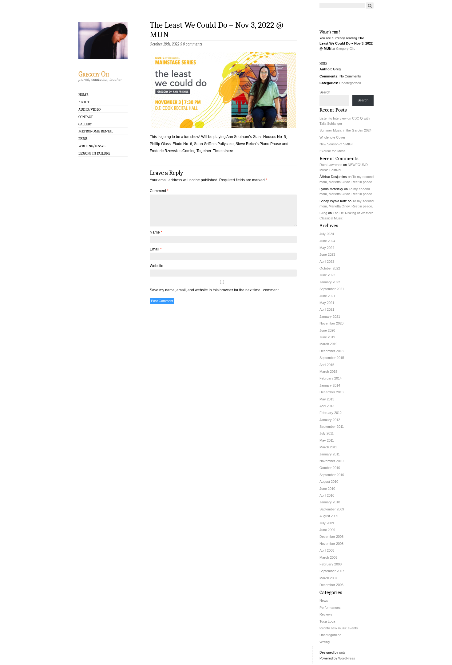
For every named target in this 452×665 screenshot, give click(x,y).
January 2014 (329, 385)
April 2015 (326, 365)
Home (83, 94)
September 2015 (331, 358)
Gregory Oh (93, 74)
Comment (159, 191)
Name (156, 232)
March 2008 (328, 557)
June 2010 (327, 488)
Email (156, 249)
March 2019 (328, 344)
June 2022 (327, 275)
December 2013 (331, 392)
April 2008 (326, 550)
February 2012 (330, 413)
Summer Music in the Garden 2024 (345, 130)
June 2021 (327, 296)
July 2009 (326, 523)
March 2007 (328, 578)
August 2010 (328, 481)
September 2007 (331, 571)
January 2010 (329, 502)
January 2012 (329, 420)
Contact (85, 117)
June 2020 (327, 330)
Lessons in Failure (94, 153)
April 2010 (326, 495)
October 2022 (329, 268)
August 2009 (328, 516)
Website (156, 266)
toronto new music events (338, 628)
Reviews (325, 614)
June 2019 (327, 337)
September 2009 (331, 509)
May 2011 (326, 440)
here (229, 151)
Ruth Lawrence (330, 165)
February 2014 (330, 378)
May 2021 (326, 303)
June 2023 (327, 254)
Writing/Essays (91, 146)
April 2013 (326, 406)
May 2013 (326, 399)
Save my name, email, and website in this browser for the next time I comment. (215, 290)
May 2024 (326, 248)
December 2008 (331, 536)
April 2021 (326, 309)
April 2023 (326, 261)
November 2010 (331, 461)
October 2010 (329, 468)
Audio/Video (89, 109)
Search (324, 92)
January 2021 (329, 316)
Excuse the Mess (332, 151)
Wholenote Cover (332, 137)
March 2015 (328, 371)
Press (82, 138)
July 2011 (326, 433)
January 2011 (329, 454)
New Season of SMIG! (336, 144)
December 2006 (331, 585)
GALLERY (85, 124)
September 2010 (331, 475)
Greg (323, 213)
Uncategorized (350, 83)
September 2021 (331, 289)
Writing (324, 642)
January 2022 (329, 282)
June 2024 (327, 241)
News (323, 600)
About (83, 102)
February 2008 (330, 564)
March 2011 (328, 447)
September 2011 (331, 426)
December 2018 (331, 351)
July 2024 (326, 234)
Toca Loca (327, 621)
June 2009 (327, 530)
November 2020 (331, 323)
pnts (342, 652)
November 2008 (331, 543)
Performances (330, 607)
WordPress (346, 658)
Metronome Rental (95, 131)
